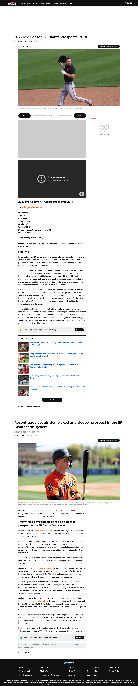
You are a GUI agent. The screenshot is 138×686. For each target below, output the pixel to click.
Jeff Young (21, 435)
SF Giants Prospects (32, 407)
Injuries (63, 3)
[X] (125, 3)
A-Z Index (71, 675)
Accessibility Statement (49, 675)
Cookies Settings (94, 675)
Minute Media (16, 680)
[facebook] (121, 3)
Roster (56, 3)
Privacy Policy (73, 671)
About (20, 667)
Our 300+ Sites (93, 667)
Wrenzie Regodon (24, 41)
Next (80, 115)
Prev (24, 115)
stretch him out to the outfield (36, 601)
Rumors (48, 3)
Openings (44, 667)
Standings (40, 3)
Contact (71, 667)
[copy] (30, 46)
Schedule (30, 3)
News (23, 3)
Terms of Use (92, 671)
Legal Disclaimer (25, 675)
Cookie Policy (114, 671)
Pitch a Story (45, 671)
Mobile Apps (114, 667)
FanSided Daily (24, 671)
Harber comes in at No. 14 (44, 531)
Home (20, 407)
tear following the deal (42, 568)
